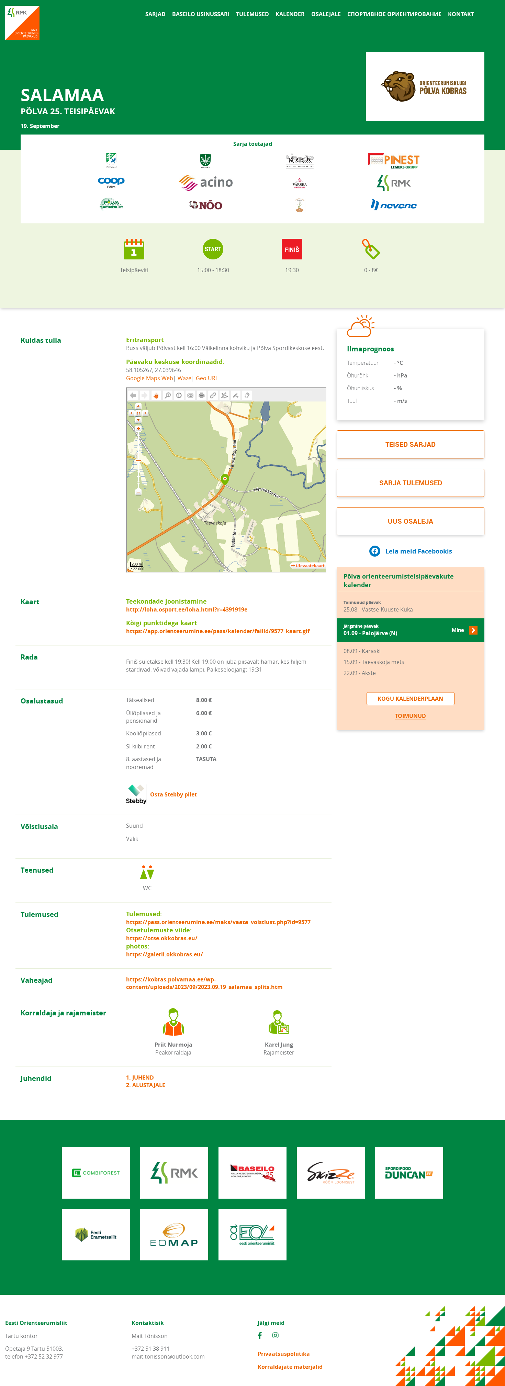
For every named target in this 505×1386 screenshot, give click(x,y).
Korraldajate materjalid (290, 1367)
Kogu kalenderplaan (410, 698)
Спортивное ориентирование (394, 14)
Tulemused (252, 14)
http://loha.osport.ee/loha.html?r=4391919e (186, 609)
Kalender (290, 14)
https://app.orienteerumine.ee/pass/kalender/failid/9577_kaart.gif (218, 631)
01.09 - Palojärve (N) (404, 630)
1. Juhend (140, 1077)
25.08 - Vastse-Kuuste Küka (378, 606)
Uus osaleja (410, 521)
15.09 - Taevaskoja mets (374, 662)
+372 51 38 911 (151, 1348)
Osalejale (326, 14)
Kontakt (461, 14)
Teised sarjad (410, 444)
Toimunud (410, 716)
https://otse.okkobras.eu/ (162, 938)
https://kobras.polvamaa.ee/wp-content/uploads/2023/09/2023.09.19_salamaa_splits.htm (204, 983)
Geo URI (206, 378)
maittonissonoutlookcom (168, 1356)
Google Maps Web (149, 378)
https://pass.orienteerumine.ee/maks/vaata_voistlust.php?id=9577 (218, 922)
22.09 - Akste (360, 673)
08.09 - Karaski (362, 651)
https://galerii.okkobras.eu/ (164, 954)
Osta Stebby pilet (173, 794)
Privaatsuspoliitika (284, 1354)
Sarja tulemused (410, 482)
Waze (184, 378)
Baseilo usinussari (200, 14)
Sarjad (155, 14)
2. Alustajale (145, 1085)
